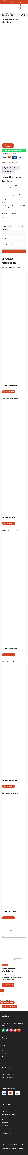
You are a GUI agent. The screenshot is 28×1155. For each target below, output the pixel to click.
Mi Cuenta (4, 1059)
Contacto (4, 1056)
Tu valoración (6, 229)
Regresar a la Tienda (7, 1002)
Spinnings (4, 1117)
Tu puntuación (6, 226)
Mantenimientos (6, 1048)
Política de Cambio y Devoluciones (11, 1080)
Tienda (3, 1045)
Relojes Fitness (6, 1128)
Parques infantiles (13, 162)
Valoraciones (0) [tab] (8, 171)
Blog (3, 1050)
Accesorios (5, 1125)
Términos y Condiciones (8, 1077)
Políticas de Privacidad (8, 1074)
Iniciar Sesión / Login (7, 1062)
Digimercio (22, 1148)
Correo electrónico (7, 245)
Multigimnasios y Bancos (9, 1114)
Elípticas (4, 1120)
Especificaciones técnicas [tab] (11, 168)
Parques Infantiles (7, 1133)
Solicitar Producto (7, 145)
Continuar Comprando (9, 1006)
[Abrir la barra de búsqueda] (23, 7)
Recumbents (5, 1122)
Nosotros (4, 1053)
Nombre (4, 238)
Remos (3, 1131)
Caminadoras (5, 1111)
